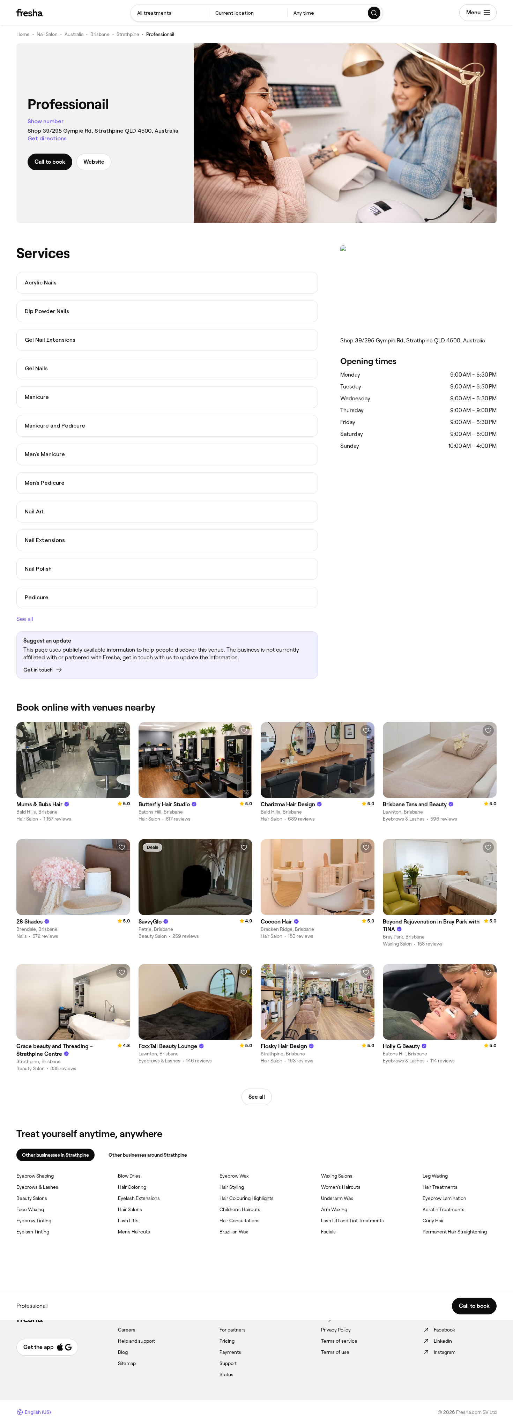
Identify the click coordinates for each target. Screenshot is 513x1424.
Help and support (136, 1341)
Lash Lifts (128, 1220)
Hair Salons (130, 1209)
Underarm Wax (337, 1198)
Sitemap (127, 1363)
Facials (328, 1231)
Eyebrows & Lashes (37, 1187)
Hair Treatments (440, 1187)
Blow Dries (129, 1176)
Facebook (444, 1330)
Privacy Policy (336, 1330)
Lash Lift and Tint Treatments (352, 1220)
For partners (233, 1330)
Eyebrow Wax (234, 1176)
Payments (230, 1352)
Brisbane (100, 34)
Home (23, 34)
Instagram (444, 1352)
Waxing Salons (336, 1176)
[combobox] (169, 13)
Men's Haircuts (134, 1231)
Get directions (47, 138)
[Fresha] (29, 12)
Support (228, 1363)
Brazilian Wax (234, 1231)
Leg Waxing (435, 1176)
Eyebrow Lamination (444, 1198)
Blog (123, 1352)
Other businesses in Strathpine (55, 1155)
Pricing (227, 1341)
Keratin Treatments (443, 1209)
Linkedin (443, 1341)
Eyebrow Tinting (33, 1220)
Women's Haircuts (340, 1187)
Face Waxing (30, 1209)
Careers (126, 1330)
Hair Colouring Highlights (247, 1198)
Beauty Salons (31, 1198)
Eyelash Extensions (139, 1198)
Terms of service (339, 1341)
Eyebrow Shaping (35, 1176)
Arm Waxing (334, 1209)
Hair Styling (232, 1187)
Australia (74, 34)
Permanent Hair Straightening (455, 1231)
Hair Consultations (240, 1220)
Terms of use (335, 1352)
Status (226, 1374)
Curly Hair (433, 1220)
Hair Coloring (132, 1187)
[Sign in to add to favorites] (121, 730)
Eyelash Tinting (32, 1231)
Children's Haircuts (240, 1209)
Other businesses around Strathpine (148, 1155)
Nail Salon (47, 34)
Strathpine (128, 34)
